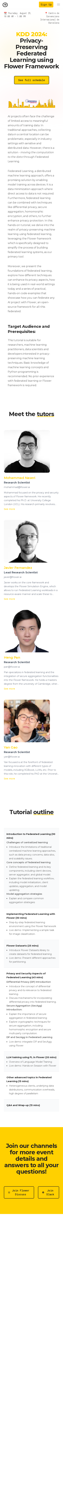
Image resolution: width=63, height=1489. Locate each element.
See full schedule (31, 80)
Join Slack (50, 1192)
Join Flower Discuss (20, 1192)
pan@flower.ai (12, 666)
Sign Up (46, 4)
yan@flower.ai (12, 756)
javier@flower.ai (12, 577)
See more (9, 509)
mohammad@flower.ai (17, 487)
